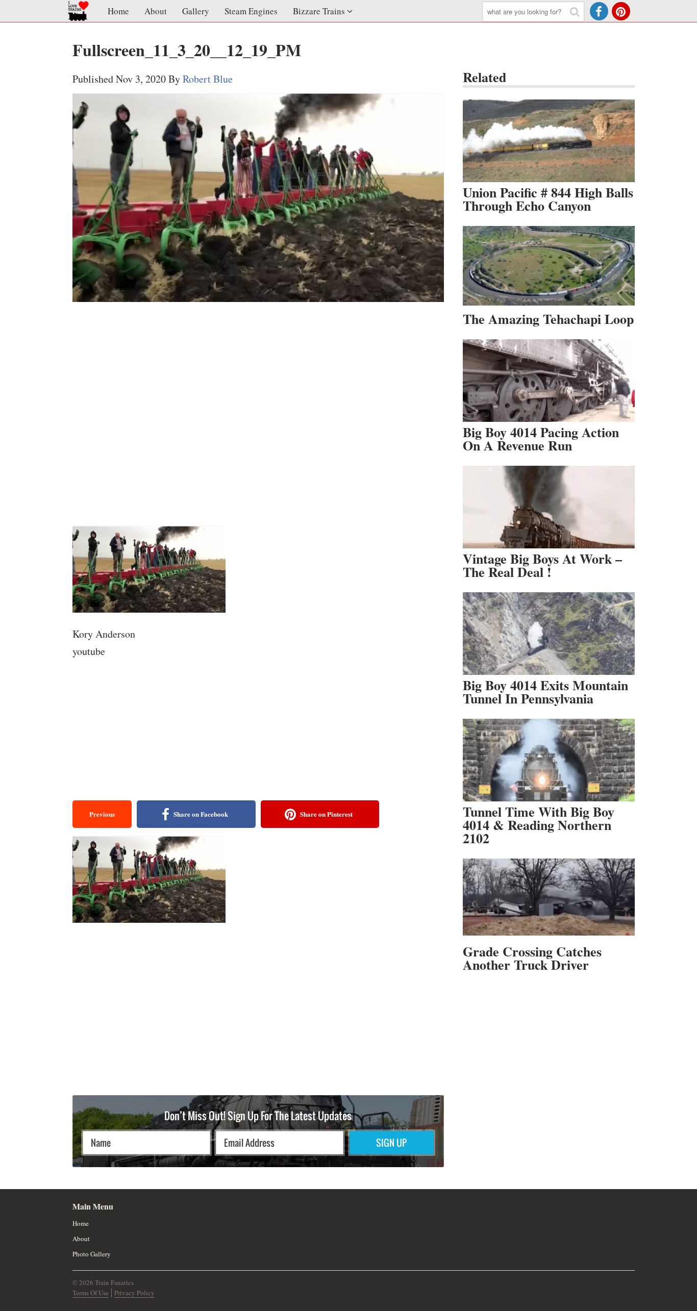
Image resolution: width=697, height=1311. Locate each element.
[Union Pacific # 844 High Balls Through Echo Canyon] (549, 140)
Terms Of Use (90, 1292)
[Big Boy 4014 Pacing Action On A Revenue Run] (549, 380)
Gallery (195, 11)
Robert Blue (208, 79)
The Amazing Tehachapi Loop (548, 319)
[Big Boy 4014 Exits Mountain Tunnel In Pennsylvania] (549, 633)
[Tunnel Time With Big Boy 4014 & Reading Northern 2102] (549, 760)
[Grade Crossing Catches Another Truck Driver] (549, 900)
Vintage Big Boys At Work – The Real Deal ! (542, 565)
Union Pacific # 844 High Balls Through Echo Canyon (548, 199)
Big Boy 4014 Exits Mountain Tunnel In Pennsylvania (545, 691)
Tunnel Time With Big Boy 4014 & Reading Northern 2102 (538, 825)
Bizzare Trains (319, 11)
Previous (102, 814)
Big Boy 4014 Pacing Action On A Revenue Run (541, 438)
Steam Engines (251, 11)
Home (118, 11)
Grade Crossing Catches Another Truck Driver (532, 958)
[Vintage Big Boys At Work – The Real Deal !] (549, 507)
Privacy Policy (134, 1292)
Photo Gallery (91, 1253)
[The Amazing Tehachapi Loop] (549, 267)
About (155, 11)
